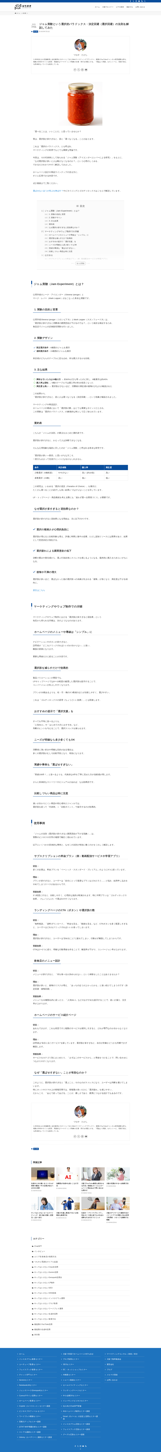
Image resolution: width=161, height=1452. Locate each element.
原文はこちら (39, 590)
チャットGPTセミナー (28, 1375)
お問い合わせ (112, 1380)
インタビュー (39, 1251)
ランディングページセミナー (74, 1390)
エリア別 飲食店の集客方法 (45, 1257)
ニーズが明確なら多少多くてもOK (63, 245)
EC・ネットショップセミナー (75, 1369)
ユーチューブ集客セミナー (30, 1364)
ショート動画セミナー (72, 1380)
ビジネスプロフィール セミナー (32, 1411)
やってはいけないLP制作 (44, 1283)
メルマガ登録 (112, 1375)
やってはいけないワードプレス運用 (48, 1309)
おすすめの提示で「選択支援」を (62, 241)
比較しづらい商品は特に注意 (60, 251)
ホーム (22, 1354)
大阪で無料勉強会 (114, 1359)
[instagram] (136, 1)
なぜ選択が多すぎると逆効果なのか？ (64, 227)
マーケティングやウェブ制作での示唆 (62, 231)
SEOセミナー (68, 1364)
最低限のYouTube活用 (43, 1324)
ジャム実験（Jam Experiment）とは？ (62, 211)
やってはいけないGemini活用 (46, 1272)
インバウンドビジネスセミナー (75, 1401)
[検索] (144, 1)
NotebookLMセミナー (28, 1385)
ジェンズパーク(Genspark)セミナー (33, 1390)
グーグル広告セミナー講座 (74, 1434)
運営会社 (110, 1364)
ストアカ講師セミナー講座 (30, 1432)
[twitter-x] (133, 1)
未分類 (35, 31)
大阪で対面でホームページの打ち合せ (78, 1354)
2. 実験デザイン (55, 218)
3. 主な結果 (53, 221)
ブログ (109, 1369)
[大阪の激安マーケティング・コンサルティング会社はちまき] (23, 7)
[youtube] (139, 1)
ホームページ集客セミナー (30, 1401)
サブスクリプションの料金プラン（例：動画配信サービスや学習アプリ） (78, 259)
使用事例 (49, 255)
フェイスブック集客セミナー (30, 1369)
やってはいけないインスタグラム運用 (49, 1298)
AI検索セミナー (69, 1375)
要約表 (51, 224)
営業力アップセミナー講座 (30, 1422)
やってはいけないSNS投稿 (45, 1293)
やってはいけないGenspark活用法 (48, 1277)
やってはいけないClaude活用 (46, 1267)
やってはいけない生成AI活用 (46, 1314)
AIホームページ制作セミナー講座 (76, 1411)
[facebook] (130, 1)
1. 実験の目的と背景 (57, 214)
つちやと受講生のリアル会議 (46, 1262)
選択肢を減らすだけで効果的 (60, 238)
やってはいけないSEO (43, 1288)
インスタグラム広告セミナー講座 (76, 1424)
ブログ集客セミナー (71, 1359)
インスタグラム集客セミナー (30, 1359)
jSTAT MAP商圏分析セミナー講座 (33, 1427)
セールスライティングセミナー (75, 1385)
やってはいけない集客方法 (45, 1319)
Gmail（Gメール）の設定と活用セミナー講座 (80, 1417)
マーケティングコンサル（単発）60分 (122, 1354)
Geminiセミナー (25, 1380)
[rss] (142, 1)
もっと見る (80, 263)
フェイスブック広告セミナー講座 (76, 1429)
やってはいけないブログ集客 (46, 1303)
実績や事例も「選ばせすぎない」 (62, 248)
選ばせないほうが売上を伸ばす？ (48, 191)
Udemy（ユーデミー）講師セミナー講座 (35, 1437)
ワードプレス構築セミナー (30, 1416)
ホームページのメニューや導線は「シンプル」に (69, 235)
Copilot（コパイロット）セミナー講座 (34, 1406)
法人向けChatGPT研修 (72, 1406)
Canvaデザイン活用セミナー (30, 1396)
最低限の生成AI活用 (42, 1329)
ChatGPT (38, 1246)
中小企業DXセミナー (71, 1396)
